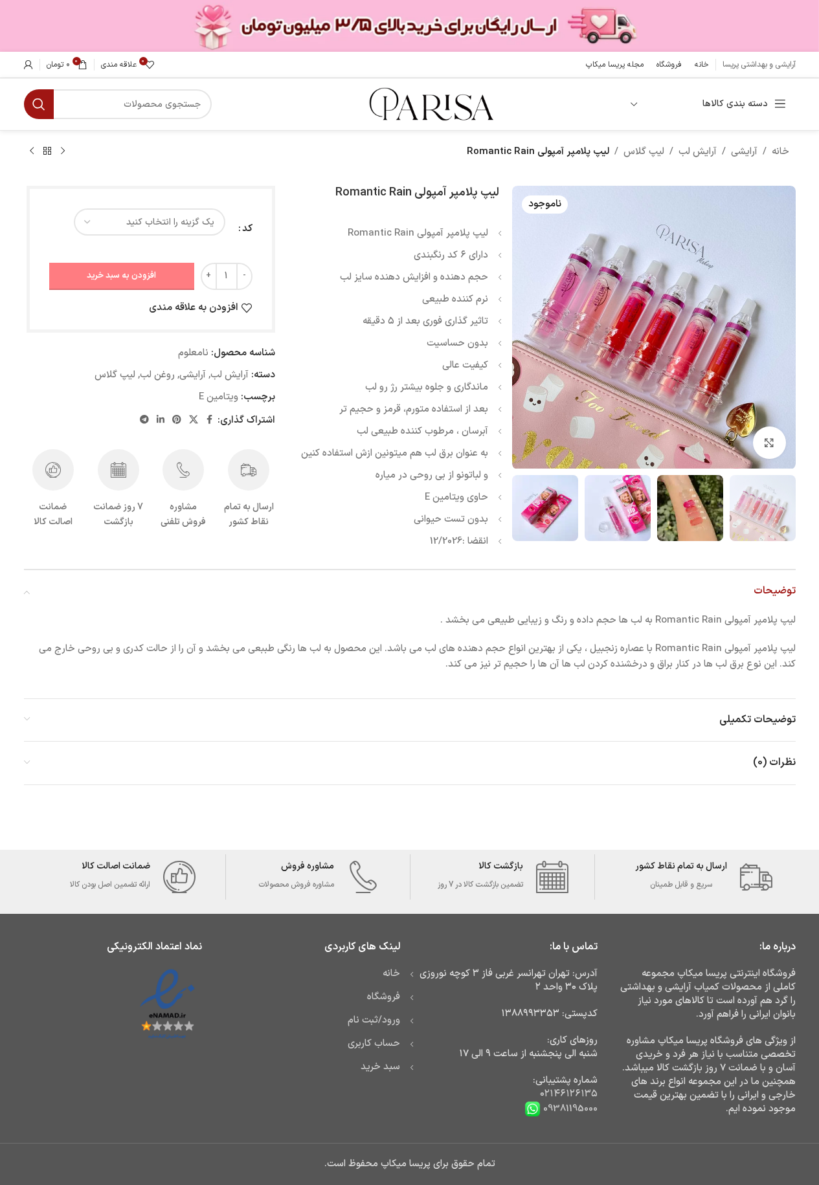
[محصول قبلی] (63, 151)
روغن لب (157, 375)
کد (247, 228)
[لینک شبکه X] (193, 420)
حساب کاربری (374, 1043)
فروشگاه (383, 997)
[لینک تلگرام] (144, 420)
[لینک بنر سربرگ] (409, 26)
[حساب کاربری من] (28, 65)
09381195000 (569, 1109)
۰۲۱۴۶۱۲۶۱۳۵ (569, 1094)
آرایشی (744, 151)
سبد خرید (380, 1066)
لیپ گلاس (643, 151)
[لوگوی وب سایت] (430, 103)
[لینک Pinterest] (176, 420)
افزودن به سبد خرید (121, 275)
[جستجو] (39, 104)
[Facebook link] (210, 420)
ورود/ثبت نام (374, 1020)
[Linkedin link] (160, 420)
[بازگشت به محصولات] (47, 151)
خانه (780, 151)
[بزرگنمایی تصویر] (769, 442)
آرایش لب (698, 151)
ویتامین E (218, 397)
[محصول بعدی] (31, 151)
